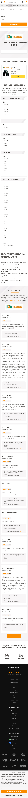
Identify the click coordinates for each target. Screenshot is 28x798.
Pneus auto (14, 710)
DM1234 (6, 109)
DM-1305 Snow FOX (8, 245)
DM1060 (6, 195)
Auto (2, 5)
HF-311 (5, 161)
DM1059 (6, 193)
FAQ (14, 748)
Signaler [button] (5, 334)
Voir (18, 76)
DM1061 (6, 198)
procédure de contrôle (13, 300)
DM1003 (6, 104)
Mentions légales (14, 692)
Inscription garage (14, 690)
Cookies (14, 702)
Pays (14, 697)
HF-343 (5, 170)
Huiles (14, 723)
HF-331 (5, 163)
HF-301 (5, 216)
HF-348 (5, 223)
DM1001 (6, 186)
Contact (14, 745)
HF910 (5, 240)
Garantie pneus (14, 682)
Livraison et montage (14, 728)
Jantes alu (14, 715)
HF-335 (5, 168)
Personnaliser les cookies (14, 795)
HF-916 (5, 235)
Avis (14, 687)
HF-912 (5, 230)
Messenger (14, 742)
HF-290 (5, 207)
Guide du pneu (14, 685)
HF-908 (5, 228)
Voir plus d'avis (14, 636)
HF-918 (5, 237)
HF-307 (5, 143)
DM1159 (6, 158)
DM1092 (6, 202)
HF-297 (5, 114)
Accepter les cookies (14, 791)
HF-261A (6, 127)
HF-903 (5, 226)
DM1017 (6, 191)
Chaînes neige (20, 5)
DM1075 (6, 107)
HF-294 (5, 209)
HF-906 (5, 173)
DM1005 (6, 140)
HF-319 (5, 221)
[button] (12, 528)
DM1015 (6, 188)
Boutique (14, 721)
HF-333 (5, 166)
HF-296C (6, 111)
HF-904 (5, 145)
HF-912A (6, 233)
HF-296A (6, 214)
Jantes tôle (14, 713)
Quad (14, 5)
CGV (14, 695)
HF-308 (5, 219)
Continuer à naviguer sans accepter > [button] (19, 772)
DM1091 (6, 200)
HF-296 (5, 212)
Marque (3, 16)
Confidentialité (14, 700)
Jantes (6, 5)
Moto (10, 5)
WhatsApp (14, 739)
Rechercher (14, 24)
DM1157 (6, 205)
